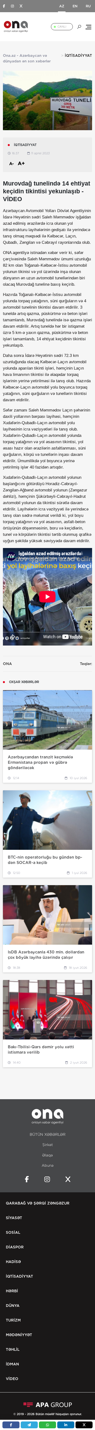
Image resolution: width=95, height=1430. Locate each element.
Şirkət (47, 1145)
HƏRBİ (12, 1291)
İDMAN (12, 1364)
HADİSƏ (13, 1262)
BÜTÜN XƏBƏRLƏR (48, 1134)
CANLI (61, 26)
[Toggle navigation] (88, 26)
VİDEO (12, 1379)
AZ (61, 6)
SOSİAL (13, 1232)
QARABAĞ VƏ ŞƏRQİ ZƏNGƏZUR (37, 1203)
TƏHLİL (12, 1349)
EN (75, 6)
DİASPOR (15, 1247)
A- (11, 163)
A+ (21, 163)
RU (88, 6)
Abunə (48, 1165)
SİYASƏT (14, 1218)
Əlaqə (47, 1155)
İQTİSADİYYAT (19, 1276)
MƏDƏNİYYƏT (19, 1335)
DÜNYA (12, 1305)
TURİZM (13, 1320)
